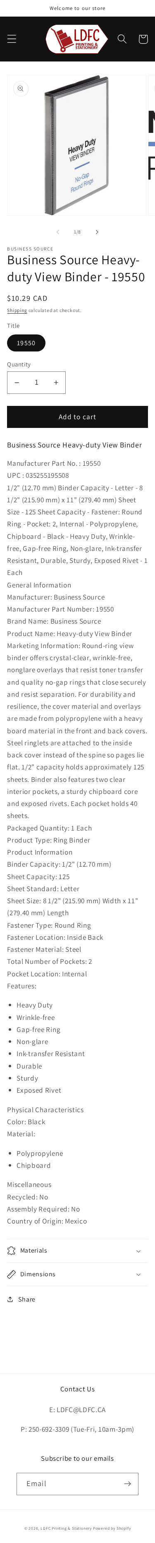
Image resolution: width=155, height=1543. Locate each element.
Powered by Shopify (112, 1528)
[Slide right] (97, 232)
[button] (11, 39)
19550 (26, 343)
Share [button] (27, 1299)
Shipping (17, 310)
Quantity (19, 364)
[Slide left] (58, 232)
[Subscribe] (127, 1484)
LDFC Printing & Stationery (66, 1528)
